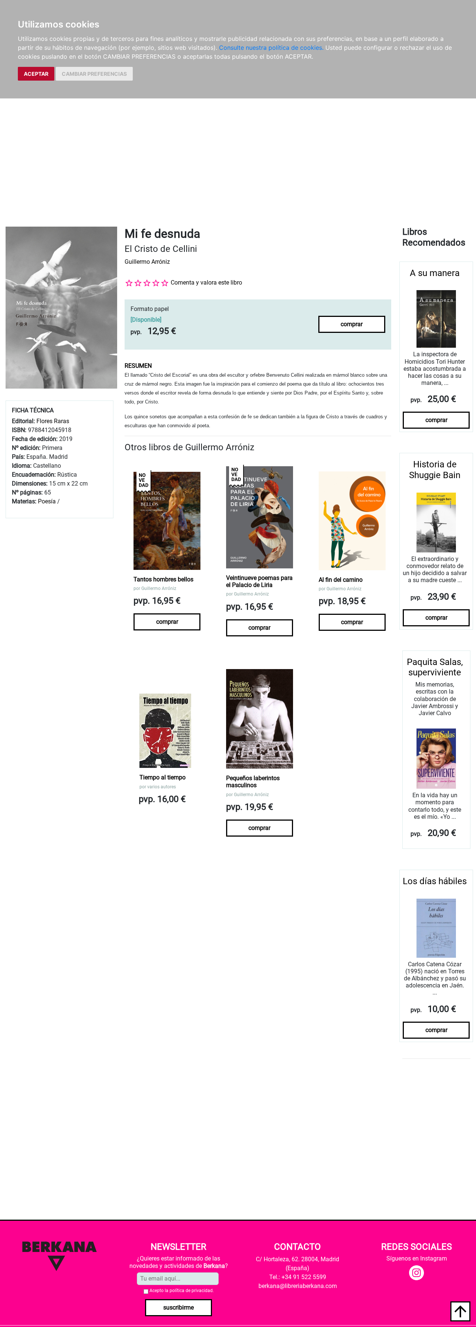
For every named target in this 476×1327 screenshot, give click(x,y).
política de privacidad (191, 1290)
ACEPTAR (36, 74)
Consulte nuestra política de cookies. (271, 47)
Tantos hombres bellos (163, 579)
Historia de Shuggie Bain (434, 469)
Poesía (47, 501)
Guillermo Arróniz (147, 261)
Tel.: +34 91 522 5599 (297, 1277)
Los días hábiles (435, 881)
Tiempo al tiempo (162, 777)
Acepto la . (181, 1290)
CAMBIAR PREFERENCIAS (94, 74)
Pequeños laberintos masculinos (253, 782)
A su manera (435, 273)
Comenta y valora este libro (206, 282)
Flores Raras (52, 421)
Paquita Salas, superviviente (435, 667)
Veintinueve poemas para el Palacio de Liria (259, 581)
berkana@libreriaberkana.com (297, 1285)
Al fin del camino (341, 579)
